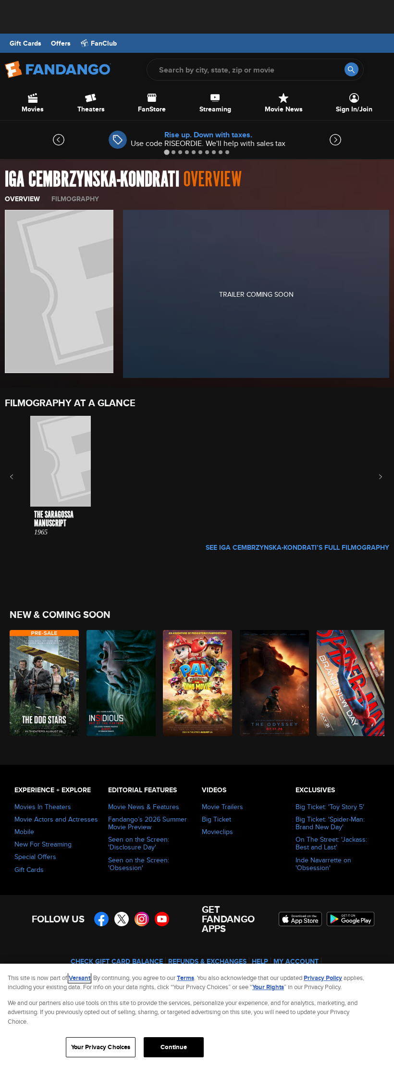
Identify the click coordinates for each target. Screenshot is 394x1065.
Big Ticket (216, 819)
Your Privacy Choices (101, 1047)
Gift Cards (25, 43)
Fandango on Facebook (101, 919)
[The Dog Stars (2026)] (42, 683)
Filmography (75, 199)
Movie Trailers (222, 806)
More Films (374, 477)
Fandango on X (121, 919)
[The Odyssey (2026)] (273, 683)
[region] (197, 1014)
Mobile (24, 831)
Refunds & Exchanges (207, 961)
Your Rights (268, 987)
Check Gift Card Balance (117, 961)
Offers (61, 43)
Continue (173, 1047)
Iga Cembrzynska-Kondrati (92, 180)
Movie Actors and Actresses (56, 819)
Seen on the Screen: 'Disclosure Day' (138, 843)
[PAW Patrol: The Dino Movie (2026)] (196, 683)
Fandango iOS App (300, 919)
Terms (185, 977)
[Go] (351, 69)
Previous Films (20, 477)
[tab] (166, 152)
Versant (79, 977)
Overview (22, 199)
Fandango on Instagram (142, 919)
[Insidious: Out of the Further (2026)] (119, 683)
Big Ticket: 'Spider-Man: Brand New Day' (330, 823)
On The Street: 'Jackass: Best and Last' (331, 843)
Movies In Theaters (42, 806)
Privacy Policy (323, 977)
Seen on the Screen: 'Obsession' (138, 863)
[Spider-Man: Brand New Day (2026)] (349, 683)
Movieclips (217, 831)
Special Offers (35, 856)
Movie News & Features (143, 806)
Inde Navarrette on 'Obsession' (323, 863)
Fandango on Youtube (162, 919)
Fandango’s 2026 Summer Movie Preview (147, 823)
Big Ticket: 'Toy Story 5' (330, 806)
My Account (296, 961)
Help (260, 961)
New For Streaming (43, 844)
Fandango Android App (351, 919)
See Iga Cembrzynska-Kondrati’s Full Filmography (297, 547)
